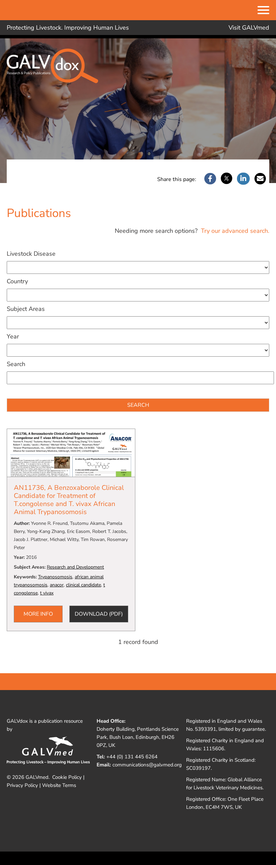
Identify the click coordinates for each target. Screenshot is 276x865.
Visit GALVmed (249, 28)
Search (16, 364)
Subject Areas (26, 309)
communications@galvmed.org (147, 764)
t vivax (47, 593)
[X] (226, 179)
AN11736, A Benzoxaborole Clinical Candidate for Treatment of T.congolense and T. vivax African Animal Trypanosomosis (69, 499)
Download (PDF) (99, 614)
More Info (38, 614)
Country (17, 281)
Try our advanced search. (234, 231)
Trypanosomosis (55, 577)
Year (13, 336)
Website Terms (59, 785)
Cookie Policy (67, 777)
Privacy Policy (22, 785)
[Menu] (263, 10)
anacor (57, 585)
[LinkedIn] (243, 179)
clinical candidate (83, 585)
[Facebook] (210, 179)
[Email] (260, 179)
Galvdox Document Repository (57, 71)
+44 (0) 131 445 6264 (132, 756)
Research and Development (75, 567)
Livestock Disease (31, 254)
